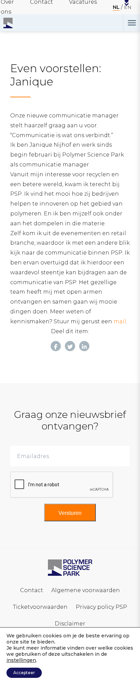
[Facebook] (56, 346)
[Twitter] (70, 346)
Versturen (70, 513)
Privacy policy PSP (101, 607)
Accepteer (24, 672)
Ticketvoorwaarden (40, 607)
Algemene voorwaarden (85, 590)
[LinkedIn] (84, 346)
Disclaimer (70, 623)
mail (119, 321)
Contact (31, 590)
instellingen (21, 660)
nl (116, 7)
